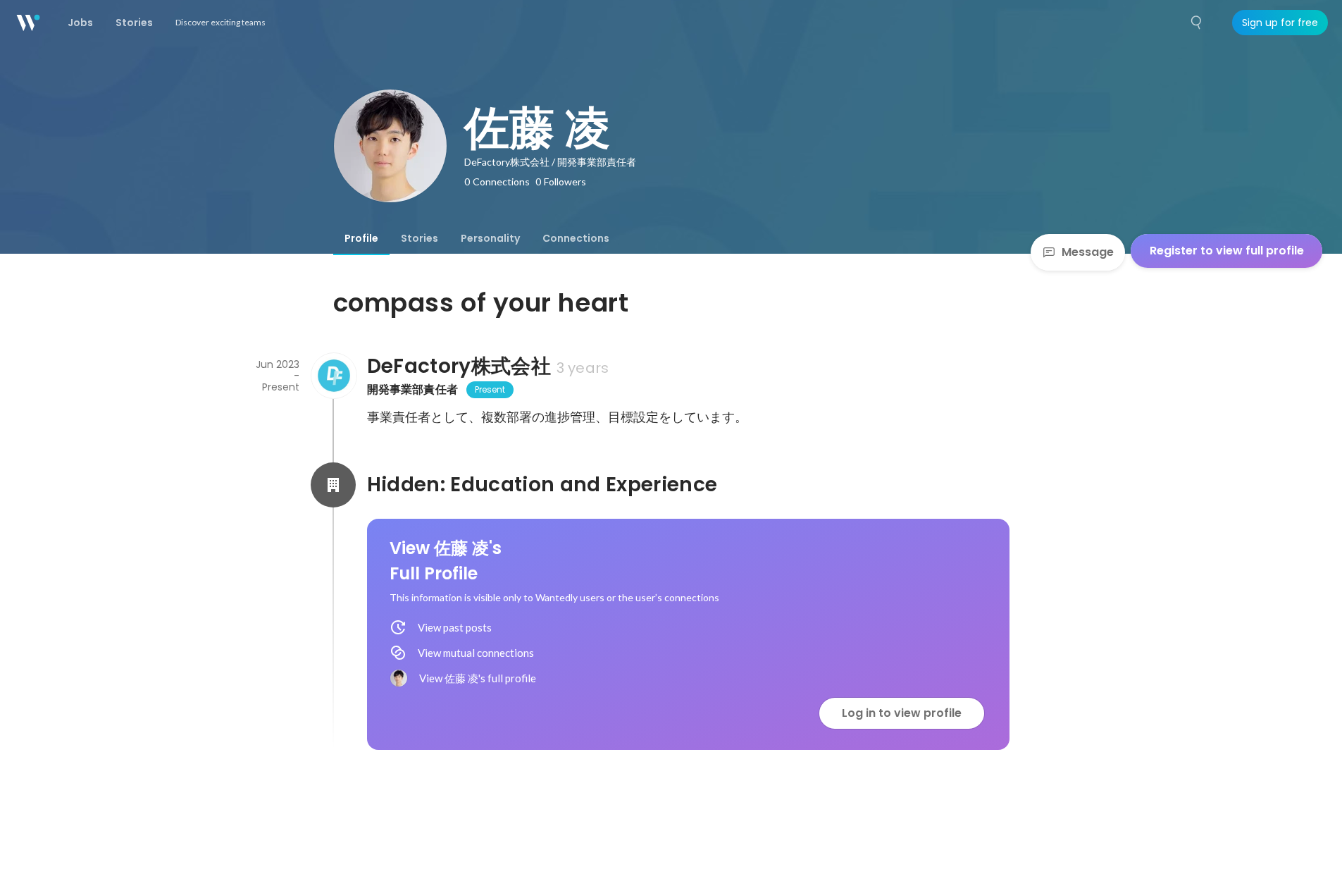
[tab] (361, 238)
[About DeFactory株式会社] (333, 375)
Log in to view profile (902, 713)
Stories (419, 238)
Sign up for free (1280, 23)
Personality (490, 238)
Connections (575, 238)
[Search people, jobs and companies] (1197, 22)
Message (1088, 252)
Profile (361, 238)
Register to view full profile (1227, 250)
